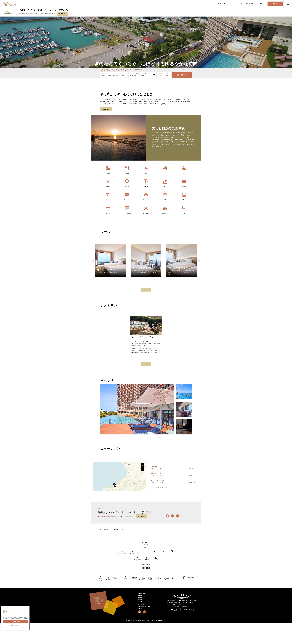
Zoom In (142, 465)
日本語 (260, 3)
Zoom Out (142, 469)
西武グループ (141, 608)
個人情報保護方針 (142, 604)
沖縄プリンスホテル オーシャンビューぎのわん (115, 75)
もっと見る (146, 289)
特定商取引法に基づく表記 (144, 606)
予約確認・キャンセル (186, 69)
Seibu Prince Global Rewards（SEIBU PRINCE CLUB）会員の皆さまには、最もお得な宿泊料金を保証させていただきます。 (123, 70)
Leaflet (144, 490)
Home (99, 529)
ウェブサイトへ (62, 13)
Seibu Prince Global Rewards (234, 3)
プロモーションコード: (163, 74)
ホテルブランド (221, 3)
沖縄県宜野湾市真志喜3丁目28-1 (30, 13)
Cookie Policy (25, 618)
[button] (199, 260)
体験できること (106, 109)
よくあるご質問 (141, 593)
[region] (287, 4)
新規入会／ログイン (250, 3)
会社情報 (140, 597)
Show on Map (192, 468)
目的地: (103, 74)
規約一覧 (140, 602)
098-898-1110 (49, 13)
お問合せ (140, 595)
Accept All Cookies (15, 621)
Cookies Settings (15, 625)
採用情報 (140, 599)
